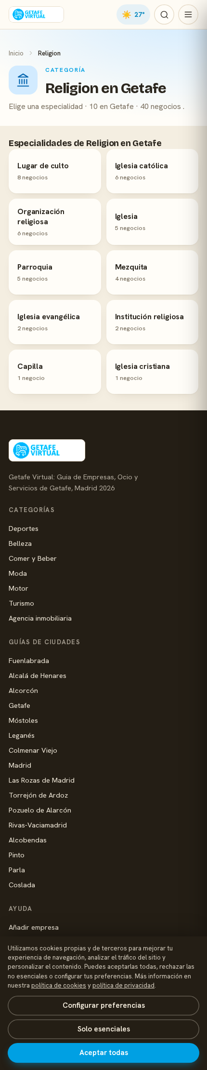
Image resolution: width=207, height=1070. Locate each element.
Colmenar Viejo (33, 750)
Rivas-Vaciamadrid (38, 824)
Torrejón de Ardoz (38, 794)
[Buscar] (164, 14)
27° (133, 14)
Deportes (24, 528)
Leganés (22, 735)
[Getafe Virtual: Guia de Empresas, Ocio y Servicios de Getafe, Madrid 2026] (36, 14)
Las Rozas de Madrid (42, 780)
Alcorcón (23, 690)
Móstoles (23, 720)
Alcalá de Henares (37, 675)
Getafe (19, 705)
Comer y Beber (33, 558)
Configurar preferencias (104, 1005)
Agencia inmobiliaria (40, 618)
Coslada (22, 884)
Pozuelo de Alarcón (40, 809)
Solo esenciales (104, 1029)
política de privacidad (123, 985)
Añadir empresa (34, 927)
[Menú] (188, 14)
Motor (18, 588)
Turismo (21, 603)
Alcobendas (28, 839)
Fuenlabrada (29, 660)
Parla (17, 869)
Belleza (20, 543)
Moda (18, 573)
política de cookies (58, 985)
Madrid (20, 765)
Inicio (16, 53)
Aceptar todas (103, 1052)
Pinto (17, 854)
